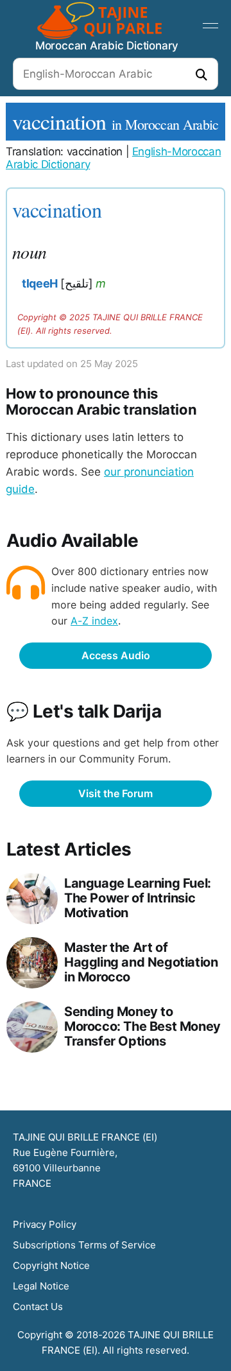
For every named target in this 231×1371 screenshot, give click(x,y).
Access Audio (115, 655)
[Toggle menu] (210, 25)
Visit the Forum (115, 793)
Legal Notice (41, 1286)
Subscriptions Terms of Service (84, 1245)
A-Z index (94, 620)
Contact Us (38, 1306)
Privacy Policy (44, 1224)
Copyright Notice (51, 1265)
